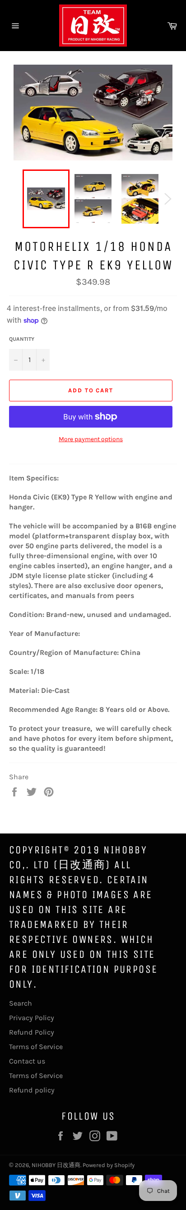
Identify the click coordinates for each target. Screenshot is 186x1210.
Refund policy (32, 1090)
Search (20, 1003)
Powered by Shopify (109, 1165)
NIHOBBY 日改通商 (56, 1165)
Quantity (21, 339)
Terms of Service (36, 1046)
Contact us (27, 1061)
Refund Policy (31, 1032)
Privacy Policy (31, 1017)
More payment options (91, 439)
